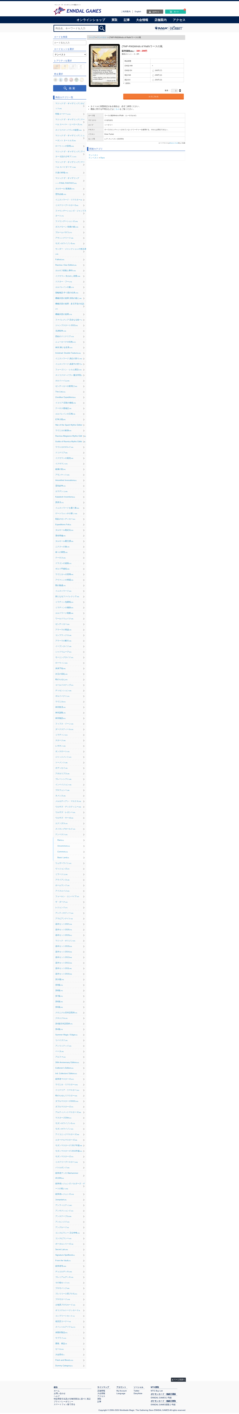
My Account (121, 1391)
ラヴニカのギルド (64, 447)
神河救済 (60, 707)
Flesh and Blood (64, 1360)
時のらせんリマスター (66, 1095)
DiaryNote (138, 1393)
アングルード (62, 1227)
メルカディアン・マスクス (68, 801)
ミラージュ (61, 874)
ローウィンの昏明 (64, 146)
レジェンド (61, 907)
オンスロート (62, 751)
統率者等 (60, 1266)
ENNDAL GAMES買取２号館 (163, 1404)
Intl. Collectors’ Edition (66, 1073)
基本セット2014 (63, 952)
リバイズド (61, 1040)
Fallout (59, 259)
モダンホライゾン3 (65, 243)
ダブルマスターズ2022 (66, 1101)
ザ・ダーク (61, 902)
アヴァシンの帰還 (64, 580)
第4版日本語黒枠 (63, 1023)
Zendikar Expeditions (65, 397)
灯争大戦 (60, 419)
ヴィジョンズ (62, 869)
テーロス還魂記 (63, 408)
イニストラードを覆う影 (67, 508)
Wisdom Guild (174, 143)
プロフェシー (62, 790)
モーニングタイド (64, 657)
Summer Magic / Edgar (66, 1035)
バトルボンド (62, 1167)
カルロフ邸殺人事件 (65, 270)
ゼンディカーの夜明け (66, 386)
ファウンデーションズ (66, 221)
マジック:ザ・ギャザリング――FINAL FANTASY (67, 180)
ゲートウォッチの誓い (66, 513)
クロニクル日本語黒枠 (66, 1012)
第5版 (59, 1007)
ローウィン (61, 663)
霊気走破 (60, 194)
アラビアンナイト (64, 918)
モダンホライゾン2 (65, 1123)
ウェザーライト (63, 863)
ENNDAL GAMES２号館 (161, 1398)
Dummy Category (64, 1365)
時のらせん (61, 679)
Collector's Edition (64, 1068)
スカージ (60, 740)
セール (59, 1349)
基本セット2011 (63, 968)
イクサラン (61, 463)
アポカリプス (62, 773)
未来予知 (60, 668)
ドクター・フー (63, 281)
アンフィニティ (63, 1205)
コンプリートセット (65, 1316)
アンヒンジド (62, 1222)
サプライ (60, 1338)
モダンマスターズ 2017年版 (68, 1145)
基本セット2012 (63, 963)
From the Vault (63, 1260)
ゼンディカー (62, 624)
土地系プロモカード (65, 1305)
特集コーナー (63, 114)
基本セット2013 (63, 957)
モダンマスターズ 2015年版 (68, 1151)
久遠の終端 (61, 172)
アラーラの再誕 (63, 629)
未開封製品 (61, 1332)
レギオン (60, 746)
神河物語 (60, 718)
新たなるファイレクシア (67, 596)
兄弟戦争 (60, 331)
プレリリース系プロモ (66, 1294)
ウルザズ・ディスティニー (68, 807)
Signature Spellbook (65, 1255)
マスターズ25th (63, 1118)
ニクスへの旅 (62, 546)
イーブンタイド (63, 646)
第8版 (59, 990)
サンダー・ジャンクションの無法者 (70, 251)
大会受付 (59, 1354)
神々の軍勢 (61, 552)
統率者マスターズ (64, 1079)
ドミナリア (61, 452)
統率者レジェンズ (64, 1194)
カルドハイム (62, 380)
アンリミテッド (63, 1046)
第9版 (59, 985)
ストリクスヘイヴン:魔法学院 (69, 375)
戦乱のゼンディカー (65, 519)
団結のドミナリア (64, 336)
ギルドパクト (62, 696)
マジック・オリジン (65, 940)
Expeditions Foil (63, 524)
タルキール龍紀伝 (64, 530)
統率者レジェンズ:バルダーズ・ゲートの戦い (70, 1186)
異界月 (59, 502)
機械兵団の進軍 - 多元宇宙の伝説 (69, 306)
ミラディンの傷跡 (64, 607)
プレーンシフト (63, 779)
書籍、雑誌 (61, 1343)
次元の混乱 (61, 674)
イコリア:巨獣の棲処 (65, 403)
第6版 (59, 1001)
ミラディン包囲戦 (64, 602)
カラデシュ (61, 491)
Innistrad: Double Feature (68, 353)
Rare (60, 840)
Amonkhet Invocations (66, 480)
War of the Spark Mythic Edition (69, 425)
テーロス (60, 558)
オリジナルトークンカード (67, 1310)
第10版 (59, 979)
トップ (92, 37)
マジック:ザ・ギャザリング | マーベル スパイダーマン (70, 164)
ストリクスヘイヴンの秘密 (68, 130)
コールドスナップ (64, 685)
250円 (156, 80)
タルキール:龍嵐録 (64, 188)
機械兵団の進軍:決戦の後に (68, 298)
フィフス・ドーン (64, 724)
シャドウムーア (63, 652)
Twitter (136, 1391)
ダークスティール (64, 729)
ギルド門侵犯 (62, 569)
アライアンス (62, 880)
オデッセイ (61, 768)
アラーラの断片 (63, 641)
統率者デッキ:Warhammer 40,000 (66, 1175)
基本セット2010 (63, 974)
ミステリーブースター (66, 1162)
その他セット (62, 1282)
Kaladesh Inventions (65, 497)
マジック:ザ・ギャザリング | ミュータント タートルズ (70, 138)
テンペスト (61, 834)
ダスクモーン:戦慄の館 (66, 227)
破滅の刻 (60, 469)
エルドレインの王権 (65, 414)
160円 (156, 70)
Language (120, 1393)
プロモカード (62, 1299)
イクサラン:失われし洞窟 (67, 276)
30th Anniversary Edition (67, 1062)
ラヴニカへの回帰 (64, 574)
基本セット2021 (63, 924)
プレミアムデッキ (64, 1277)
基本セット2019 (63, 935)
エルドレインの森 (64, 287)
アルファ (60, 1057)
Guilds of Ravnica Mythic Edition (70, 441)
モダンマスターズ (64, 1156)
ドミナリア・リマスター (67, 1090)
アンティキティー (64, 913)
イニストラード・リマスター (69, 200)
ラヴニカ (60, 701)
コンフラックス (63, 635)
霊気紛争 (60, 486)
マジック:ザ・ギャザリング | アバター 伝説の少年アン (70, 154)
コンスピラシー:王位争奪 (67, 1233)
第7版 (59, 996)
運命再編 (60, 535)
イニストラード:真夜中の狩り (69, 364)
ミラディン (61, 735)
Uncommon (63, 846)
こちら (116, 109)
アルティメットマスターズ (68, 1112)
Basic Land (63, 857)
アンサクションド (64, 1211)
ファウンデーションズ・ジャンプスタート (70, 213)
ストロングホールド (65, 829)
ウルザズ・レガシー (65, 812)
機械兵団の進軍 (63, 314)
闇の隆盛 (60, 585)
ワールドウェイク (64, 618)
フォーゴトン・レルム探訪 (68, 369)
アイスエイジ (62, 891)
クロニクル (61, 1018)
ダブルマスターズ (64, 1106)
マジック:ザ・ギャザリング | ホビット (70, 105)
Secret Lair (61, 1249)
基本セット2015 (63, 946)
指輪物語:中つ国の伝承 (66, 292)
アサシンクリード (64, 238)
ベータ (59, 1051)
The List (60, 392)
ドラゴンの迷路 (63, 563)
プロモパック (62, 1288)
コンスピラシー (63, 1238)
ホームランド (62, 885)
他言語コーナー (63, 1321)
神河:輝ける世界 (63, 347)
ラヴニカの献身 (63, 430)
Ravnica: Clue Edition (65, 265)
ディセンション (63, 690)
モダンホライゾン (64, 1129)
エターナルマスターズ (66, 1140)
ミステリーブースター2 (66, 205)
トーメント (61, 762)
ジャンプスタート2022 (66, 325)
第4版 (59, 1029)
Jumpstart (61, 1199)
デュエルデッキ (63, 1271)
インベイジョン (63, 784)
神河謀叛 (60, 712)
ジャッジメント (63, 757)
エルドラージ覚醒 (64, 613)
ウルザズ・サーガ (64, 818)
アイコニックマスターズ (67, 1134)
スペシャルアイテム (65, 1327)
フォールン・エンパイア (67, 896)
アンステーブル (63, 1216)
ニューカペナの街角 (65, 342)
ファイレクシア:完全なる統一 (69, 320)
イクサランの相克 (64, 458)
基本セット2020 (63, 929)
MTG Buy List (157, 1391)
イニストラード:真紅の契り (68, 358)
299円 (156, 75)
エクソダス (61, 823)
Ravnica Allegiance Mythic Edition (70, 436)
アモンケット (62, 475)
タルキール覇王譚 (64, 541)
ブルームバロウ (63, 232)
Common (62, 852)
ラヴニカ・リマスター (66, 1084)
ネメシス (60, 796)
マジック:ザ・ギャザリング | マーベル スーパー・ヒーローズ (70, 121)
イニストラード (63, 591)
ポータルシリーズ (64, 1244)
